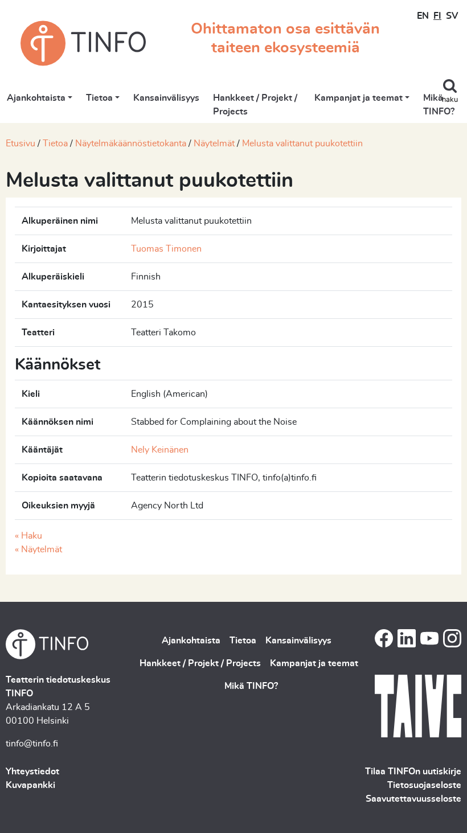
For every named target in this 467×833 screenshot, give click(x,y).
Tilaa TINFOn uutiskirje (413, 771)
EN (423, 15)
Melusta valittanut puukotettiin (302, 143)
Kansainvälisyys (166, 97)
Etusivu (20, 143)
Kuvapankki (30, 785)
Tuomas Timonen (166, 248)
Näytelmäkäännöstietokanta (130, 143)
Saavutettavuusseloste (413, 798)
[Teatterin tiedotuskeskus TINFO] (83, 43)
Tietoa (99, 97)
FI (437, 15)
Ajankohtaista (36, 97)
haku (450, 100)
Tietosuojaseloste (424, 785)
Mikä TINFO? (438, 104)
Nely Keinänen (160, 449)
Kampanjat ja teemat (358, 97)
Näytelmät (214, 143)
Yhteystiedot (32, 771)
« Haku (28, 535)
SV (452, 15)
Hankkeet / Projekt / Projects (255, 104)
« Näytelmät (38, 549)
